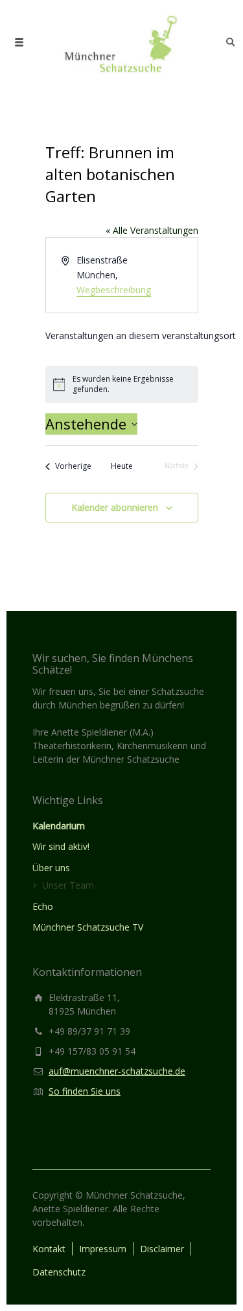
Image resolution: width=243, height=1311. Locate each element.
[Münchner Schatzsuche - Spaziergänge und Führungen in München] (121, 42)
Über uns (51, 868)
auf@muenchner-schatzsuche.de (117, 1071)
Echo (42, 906)
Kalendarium (58, 826)
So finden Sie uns (85, 1091)
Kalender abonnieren (114, 507)
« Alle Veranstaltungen (152, 230)
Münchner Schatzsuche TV (87, 927)
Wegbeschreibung (113, 290)
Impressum (102, 1249)
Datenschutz (59, 1272)
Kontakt (48, 1249)
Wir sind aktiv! (60, 846)
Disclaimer (162, 1249)
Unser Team (68, 885)
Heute (122, 466)
